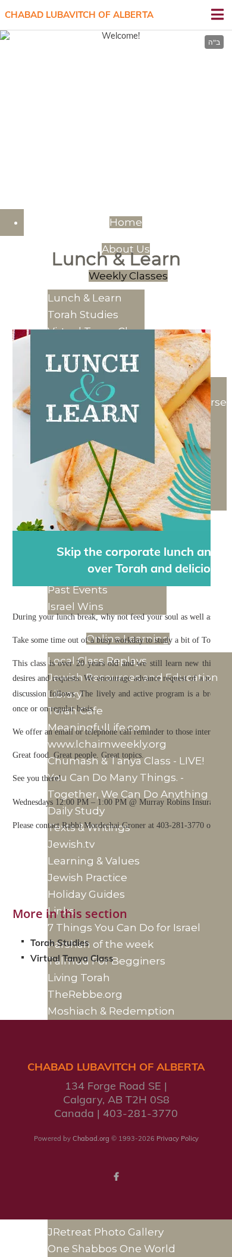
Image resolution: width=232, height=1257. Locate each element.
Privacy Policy (177, 1138)
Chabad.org (91, 1138)
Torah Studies (59, 942)
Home (125, 222)
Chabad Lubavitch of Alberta (79, 14)
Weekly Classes (128, 276)
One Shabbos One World (111, 1249)
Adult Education (116, 71)
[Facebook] (116, 1176)
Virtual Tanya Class (72, 958)
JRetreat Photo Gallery (106, 1232)
